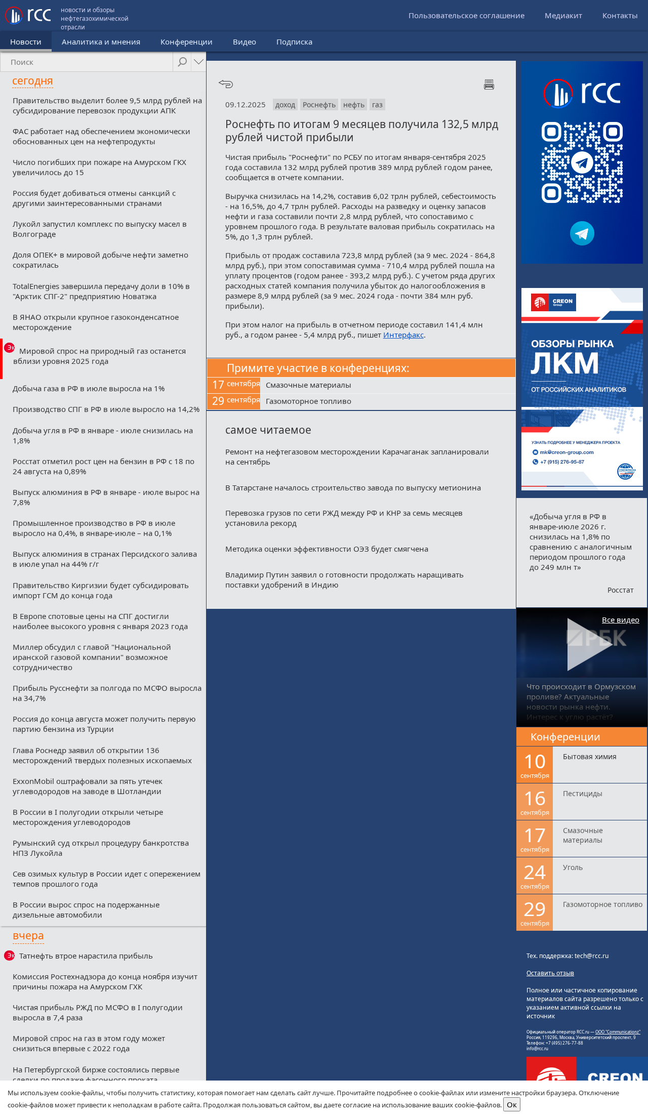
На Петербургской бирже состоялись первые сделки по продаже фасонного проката (96, 1074)
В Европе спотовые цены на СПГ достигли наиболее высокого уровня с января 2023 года (100, 621)
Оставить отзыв (550, 973)
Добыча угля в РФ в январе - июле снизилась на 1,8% (103, 435)
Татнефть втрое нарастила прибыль (86, 955)
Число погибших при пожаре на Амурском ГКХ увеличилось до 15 (99, 167)
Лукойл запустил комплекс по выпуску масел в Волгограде (100, 229)
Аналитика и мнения (101, 41)
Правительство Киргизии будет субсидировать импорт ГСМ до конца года (101, 590)
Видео (244, 41)
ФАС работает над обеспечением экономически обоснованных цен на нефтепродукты (101, 136)
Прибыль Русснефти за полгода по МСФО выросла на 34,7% (107, 693)
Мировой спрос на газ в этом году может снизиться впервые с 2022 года (89, 1043)
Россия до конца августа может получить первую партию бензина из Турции (104, 724)
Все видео (620, 619)
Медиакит (563, 15)
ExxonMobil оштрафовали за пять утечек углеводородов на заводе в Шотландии (88, 786)
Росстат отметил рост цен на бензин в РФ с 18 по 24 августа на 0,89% (103, 466)
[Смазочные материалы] (388, 385)
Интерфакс (403, 334)
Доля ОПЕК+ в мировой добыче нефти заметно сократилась (100, 260)
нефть (353, 104)
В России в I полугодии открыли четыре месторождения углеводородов (88, 817)
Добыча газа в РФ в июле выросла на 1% (89, 388)
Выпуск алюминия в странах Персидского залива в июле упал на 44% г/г (105, 559)
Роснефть (319, 104)
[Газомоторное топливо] (388, 401)
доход (285, 104)
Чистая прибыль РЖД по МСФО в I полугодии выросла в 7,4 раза (98, 1012)
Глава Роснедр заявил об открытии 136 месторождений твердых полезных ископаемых (102, 755)
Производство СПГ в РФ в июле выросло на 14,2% (106, 409)
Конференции (186, 41)
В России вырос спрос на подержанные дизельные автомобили (86, 909)
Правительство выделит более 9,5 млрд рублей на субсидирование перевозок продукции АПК (107, 105)
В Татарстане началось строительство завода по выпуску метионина (353, 487)
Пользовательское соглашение (466, 15)
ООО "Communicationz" (617, 1031)
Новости (26, 41)
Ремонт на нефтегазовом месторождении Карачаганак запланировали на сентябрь (357, 456)
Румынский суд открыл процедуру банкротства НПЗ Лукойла (101, 848)
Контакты (620, 15)
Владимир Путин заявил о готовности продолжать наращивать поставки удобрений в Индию (344, 579)
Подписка (294, 41)
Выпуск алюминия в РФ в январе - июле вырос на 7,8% (106, 497)
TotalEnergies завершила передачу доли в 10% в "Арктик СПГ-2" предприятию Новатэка (101, 291)
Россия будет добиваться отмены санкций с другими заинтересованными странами (94, 198)
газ (377, 104)
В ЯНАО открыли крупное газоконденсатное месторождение (96, 322)
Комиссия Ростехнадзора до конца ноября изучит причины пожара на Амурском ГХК (105, 981)
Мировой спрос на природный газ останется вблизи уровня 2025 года (99, 356)
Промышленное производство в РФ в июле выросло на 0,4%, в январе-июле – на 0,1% (94, 528)
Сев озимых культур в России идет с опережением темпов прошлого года (106, 878)
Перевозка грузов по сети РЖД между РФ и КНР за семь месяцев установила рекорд (344, 518)
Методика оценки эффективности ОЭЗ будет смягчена (326, 549)
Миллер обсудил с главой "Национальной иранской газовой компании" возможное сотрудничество (92, 657)
